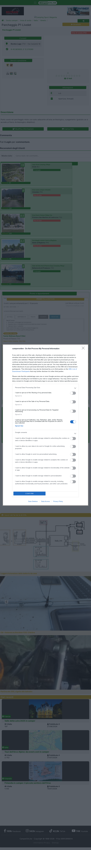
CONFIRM (29, 493)
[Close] (84, 349)
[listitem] (45, 388)
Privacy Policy (58, 501)
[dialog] (45, 425)
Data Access (45, 501)
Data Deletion (33, 501)
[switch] (73, 393)
